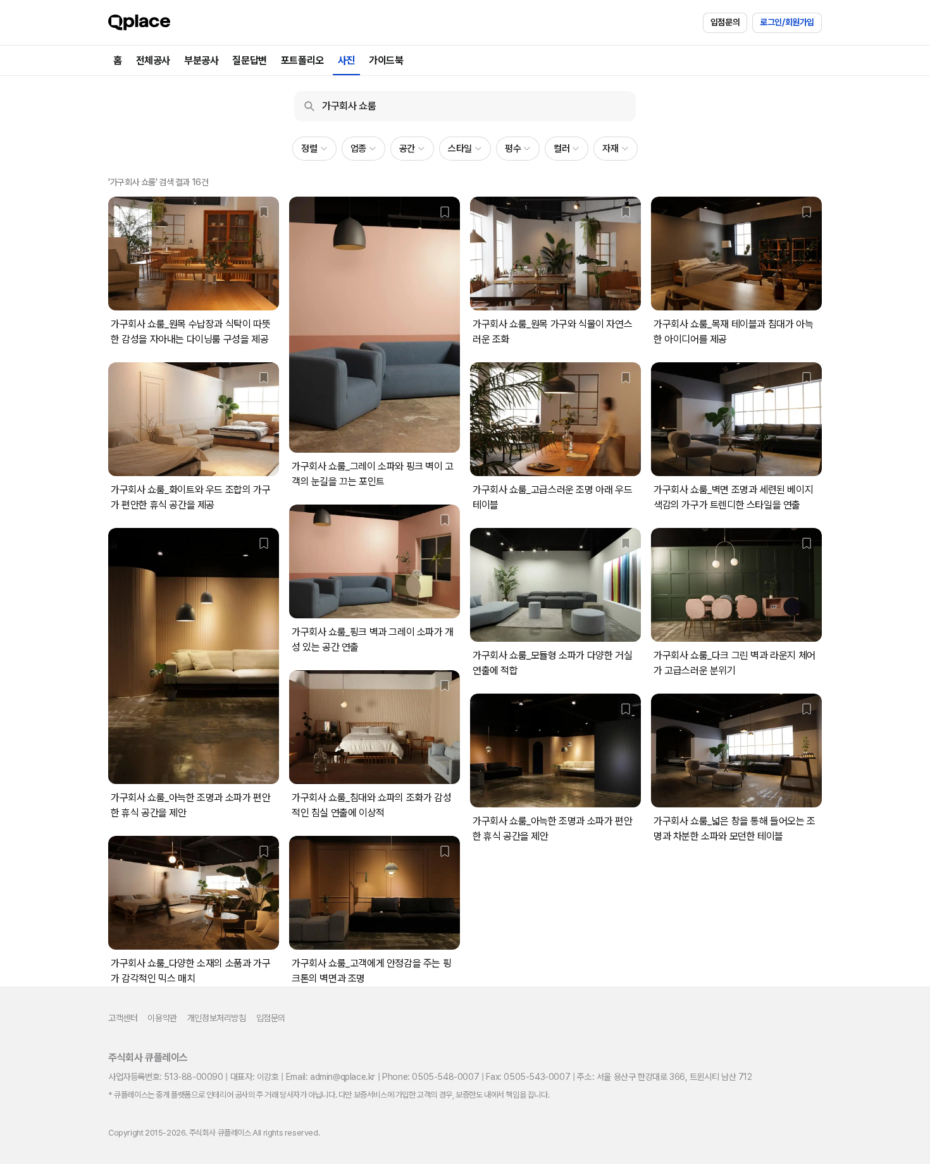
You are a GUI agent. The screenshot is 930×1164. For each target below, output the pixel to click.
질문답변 (249, 60)
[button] (314, 149)
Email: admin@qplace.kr (330, 1077)
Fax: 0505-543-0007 (528, 1077)
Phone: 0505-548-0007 (430, 1077)
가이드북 (386, 60)
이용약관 (162, 1018)
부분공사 (201, 60)
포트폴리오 (302, 60)
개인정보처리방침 (216, 1018)
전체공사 (153, 60)
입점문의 (725, 22)
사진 (346, 60)
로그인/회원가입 (787, 22)
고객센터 (122, 1018)
